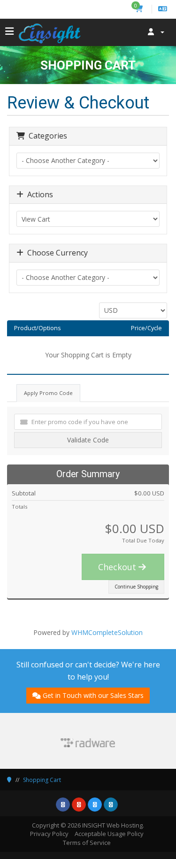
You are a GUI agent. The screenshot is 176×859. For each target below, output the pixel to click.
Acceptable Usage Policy (109, 833)
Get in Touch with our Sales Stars (93, 695)
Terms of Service (87, 842)
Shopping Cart (42, 780)
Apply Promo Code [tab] (48, 392)
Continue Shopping (136, 586)
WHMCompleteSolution (107, 632)
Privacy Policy (49, 833)
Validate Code (88, 439)
